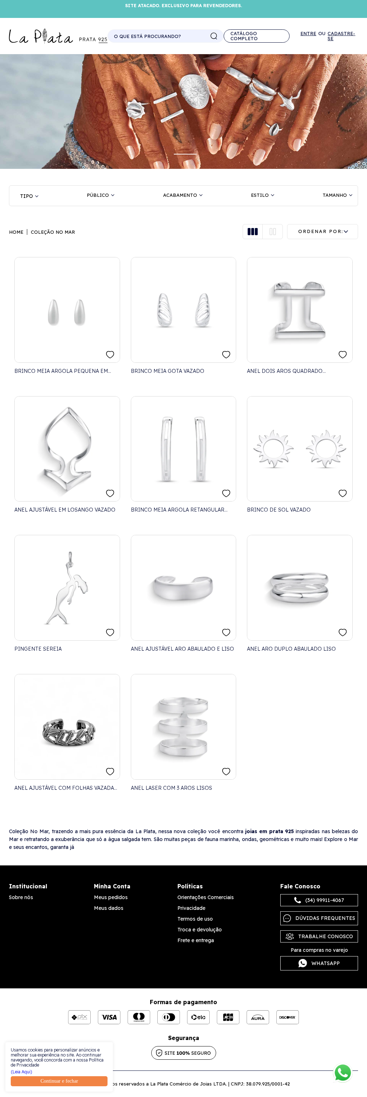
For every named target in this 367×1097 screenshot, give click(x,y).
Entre (308, 33)
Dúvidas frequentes (325, 918)
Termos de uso (195, 919)
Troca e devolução (199, 929)
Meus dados (108, 908)
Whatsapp (325, 963)
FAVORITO (110, 355)
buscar (214, 36)
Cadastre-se (341, 36)
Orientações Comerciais (205, 897)
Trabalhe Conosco (325, 936)
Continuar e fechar (59, 1081)
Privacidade (191, 908)
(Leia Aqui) (21, 1071)
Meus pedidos (111, 897)
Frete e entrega (195, 940)
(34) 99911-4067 (324, 900)
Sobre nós (21, 897)
